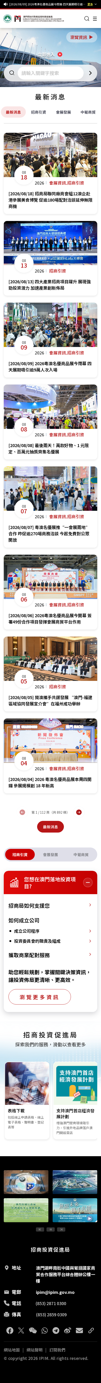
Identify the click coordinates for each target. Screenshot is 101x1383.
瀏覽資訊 (82, 37)
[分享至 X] (21, 1330)
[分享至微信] (33, 1330)
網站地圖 (12, 1350)
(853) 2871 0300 (50, 1303)
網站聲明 (35, 1350)
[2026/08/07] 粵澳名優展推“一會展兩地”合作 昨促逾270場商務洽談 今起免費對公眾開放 (47, 4)
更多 (90, 4)
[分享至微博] (67, 1330)
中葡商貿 (88, 112)
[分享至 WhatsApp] (44, 1330)
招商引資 (38, 112)
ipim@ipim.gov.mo (55, 1292)
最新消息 (13, 112)
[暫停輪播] (51, 1229)
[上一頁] (22, 812)
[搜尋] (87, 18)
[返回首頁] (12, 18)
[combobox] (51, 73)
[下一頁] (79, 812)
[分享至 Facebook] (9, 1330)
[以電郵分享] (79, 1330)
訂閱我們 (57, 1350)
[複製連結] (91, 1330)
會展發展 (63, 112)
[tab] (20, 854)
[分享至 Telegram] (55, 1330)
